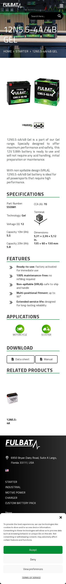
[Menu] (61, 5)
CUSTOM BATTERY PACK (20, 503)
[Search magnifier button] (59, 15)
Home (7, 51)
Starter (22, 51)
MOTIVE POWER (15, 492)
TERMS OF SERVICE (31, 577)
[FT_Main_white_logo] (12, 6)
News (8, 512)
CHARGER (11, 498)
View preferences (33, 569)
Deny (33, 559)
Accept (33, 550)
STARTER (11, 482)
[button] (60, 517)
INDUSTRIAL (13, 487)
